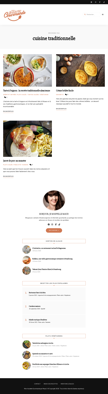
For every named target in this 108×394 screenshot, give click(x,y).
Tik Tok (104, 2)
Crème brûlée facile (65, 90)
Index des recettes (51, 384)
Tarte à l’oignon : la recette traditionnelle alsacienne (26, 90)
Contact (37, 384)
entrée (13, 94)
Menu (103, 14)
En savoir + (54, 230)
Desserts (60, 94)
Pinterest (91, 2)
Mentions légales (67, 384)
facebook (100, 2)
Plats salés (21, 94)
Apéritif (6, 94)
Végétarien (44, 94)
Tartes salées (33, 94)
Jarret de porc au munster (14, 160)
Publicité (17, 165)
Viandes (25, 165)
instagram (95, 2)
